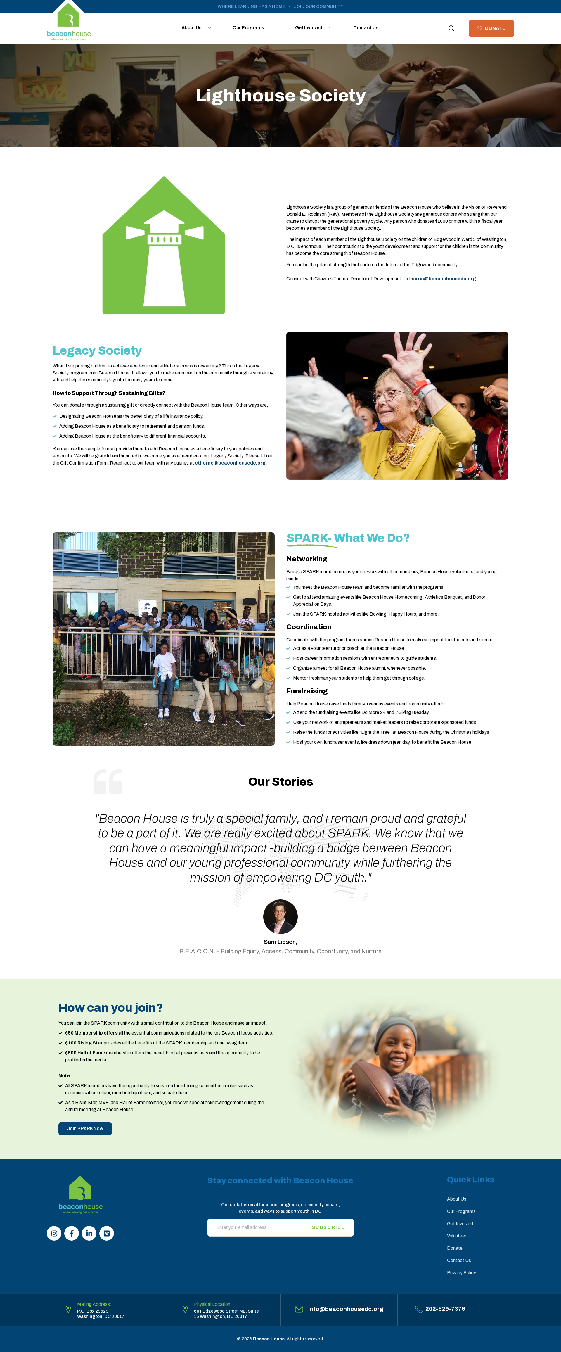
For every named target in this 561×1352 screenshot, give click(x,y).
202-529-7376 (445, 1309)
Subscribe (328, 1227)
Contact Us (365, 27)
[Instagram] (54, 1233)
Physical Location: (213, 1304)
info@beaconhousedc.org (345, 1309)
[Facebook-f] (71, 1233)
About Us (191, 27)
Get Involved (308, 27)
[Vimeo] (106, 1233)
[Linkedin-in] (89, 1233)
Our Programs (248, 27)
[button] (451, 28)
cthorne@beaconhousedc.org (230, 462)
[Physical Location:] (185, 1309)
